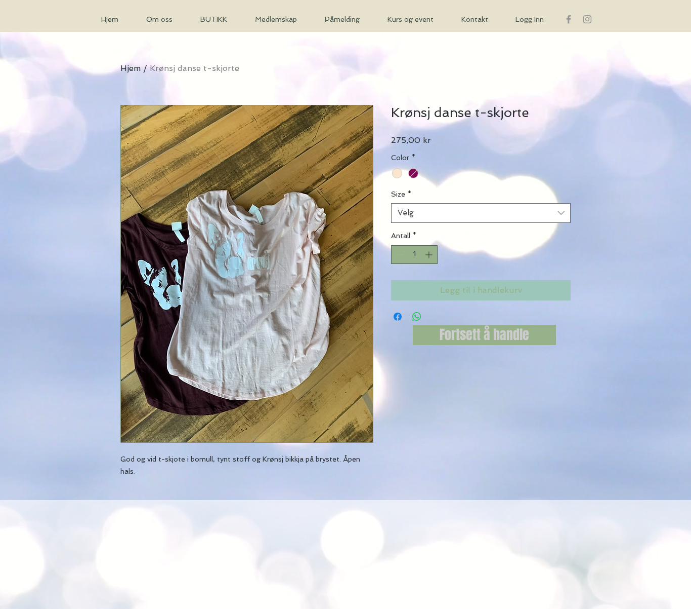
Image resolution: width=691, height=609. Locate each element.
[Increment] (429, 254)
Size (401, 194)
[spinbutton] (414, 254)
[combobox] (481, 213)
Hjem (130, 68)
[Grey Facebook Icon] (568, 19)
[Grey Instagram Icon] (587, 19)
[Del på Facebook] (398, 317)
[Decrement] (399, 254)
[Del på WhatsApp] (417, 317)
